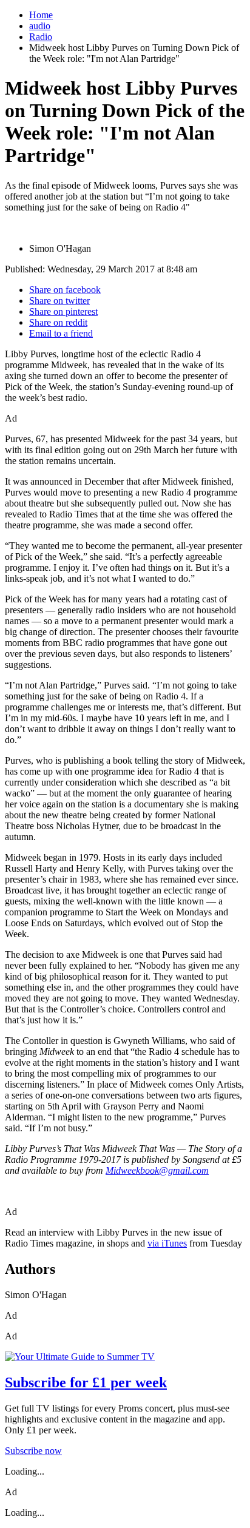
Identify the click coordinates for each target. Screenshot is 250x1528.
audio (39, 26)
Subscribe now (33, 1451)
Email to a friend (61, 333)
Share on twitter (59, 300)
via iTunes (167, 1243)
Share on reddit (58, 322)
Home (41, 15)
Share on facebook (65, 289)
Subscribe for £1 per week (86, 1382)
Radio (40, 37)
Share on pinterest (63, 311)
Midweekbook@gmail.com (157, 1170)
